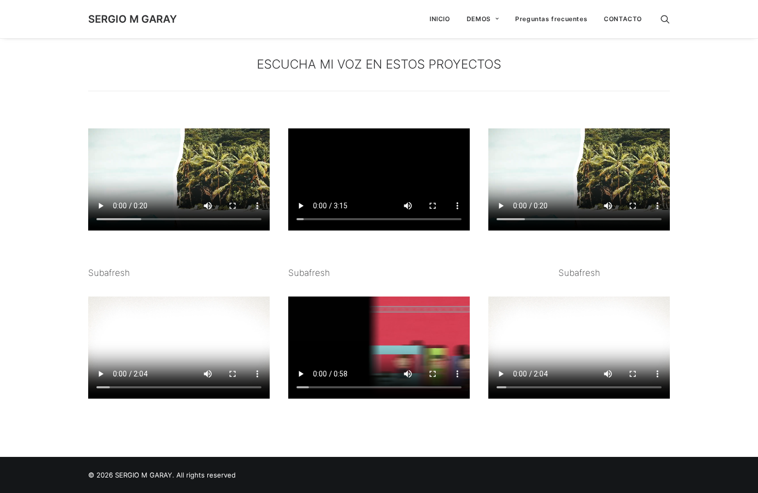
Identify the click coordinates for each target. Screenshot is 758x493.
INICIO (440, 19)
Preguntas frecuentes (551, 19)
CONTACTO (623, 19)
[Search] (665, 19)
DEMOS (479, 19)
